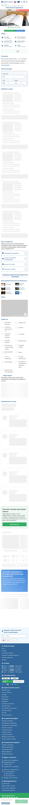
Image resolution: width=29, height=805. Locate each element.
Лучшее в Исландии (7, 734)
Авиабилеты (5, 701)
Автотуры (4, 694)
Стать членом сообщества (9, 788)
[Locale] (15, 2)
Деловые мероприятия (8, 747)
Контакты (4, 659)
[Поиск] (21, 2)
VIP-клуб (4, 712)
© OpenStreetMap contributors (21, 316)
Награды (4, 650)
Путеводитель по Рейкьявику (9, 725)
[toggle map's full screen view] (25, 314)
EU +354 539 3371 (8, 773)
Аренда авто (5, 696)
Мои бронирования (7, 715)
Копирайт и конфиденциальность (10, 655)
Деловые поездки (6, 710)
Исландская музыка (7, 730)
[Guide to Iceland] (7, 2)
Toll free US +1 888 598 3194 (11, 769)
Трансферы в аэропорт (8, 703)
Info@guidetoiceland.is (9, 762)
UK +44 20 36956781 (9, 771)
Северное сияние (6, 732)
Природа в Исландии (7, 720)
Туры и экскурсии (6, 692)
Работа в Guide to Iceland (8, 785)
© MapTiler (13, 316)
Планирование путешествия (9, 723)
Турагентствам (6, 783)
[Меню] (26, 2)
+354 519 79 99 (7, 764)
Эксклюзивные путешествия (9, 708)
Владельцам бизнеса (7, 754)
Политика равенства (7, 657)
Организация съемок (7, 749)
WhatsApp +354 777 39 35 (10, 777)
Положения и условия (7, 653)
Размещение (5, 699)
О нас (3, 648)
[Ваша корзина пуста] (24, 2)
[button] (14, 17)
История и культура (7, 727)
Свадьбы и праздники (7, 744)
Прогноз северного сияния (9, 739)
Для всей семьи (6, 706)
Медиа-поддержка (7, 751)
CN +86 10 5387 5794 (9, 775)
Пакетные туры (6, 690)
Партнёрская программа (8, 790)
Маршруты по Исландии (8, 736)
